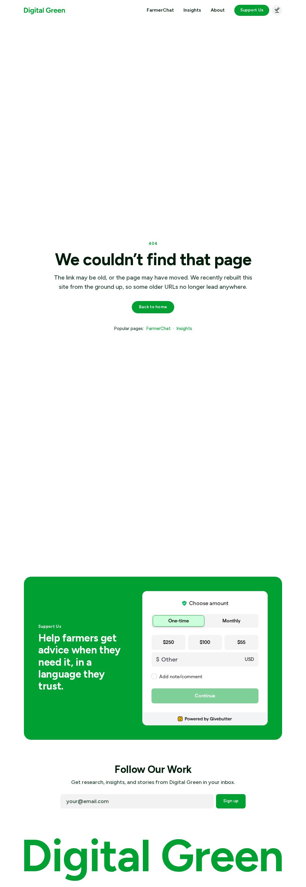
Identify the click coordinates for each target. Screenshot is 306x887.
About (218, 10)
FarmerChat (160, 10)
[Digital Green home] (44, 10)
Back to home (153, 306)
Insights (192, 10)
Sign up (230, 800)
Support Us (251, 10)
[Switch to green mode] (277, 10)
